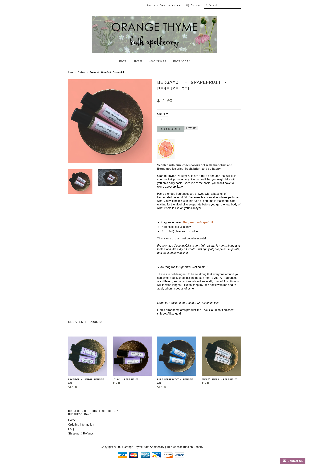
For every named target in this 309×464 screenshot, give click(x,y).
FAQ (71, 429)
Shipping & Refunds (81, 433)
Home (72, 420)
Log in (151, 5)
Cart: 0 (195, 5)
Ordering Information (81, 424)
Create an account (170, 5)
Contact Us (294, 460)
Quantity (162, 113)
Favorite (191, 127)
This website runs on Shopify (184, 446)
